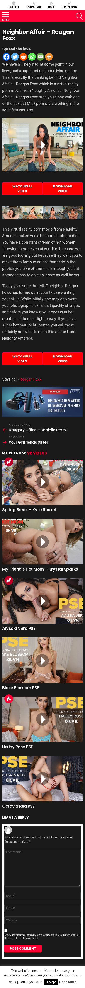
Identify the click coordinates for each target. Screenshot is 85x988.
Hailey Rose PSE (17, 747)
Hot (51, 7)
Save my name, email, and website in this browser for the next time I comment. (42, 936)
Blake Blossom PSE (20, 688)
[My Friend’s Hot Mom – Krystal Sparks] (42, 541)
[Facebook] (6, 57)
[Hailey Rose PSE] (42, 719)
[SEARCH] (79, 16)
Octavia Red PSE (18, 806)
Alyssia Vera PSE (18, 628)
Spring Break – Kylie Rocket (29, 510)
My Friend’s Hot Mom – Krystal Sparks (40, 569)
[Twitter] (15, 57)
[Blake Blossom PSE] (42, 660)
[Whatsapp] (32, 57)
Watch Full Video (22, 188)
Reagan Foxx (30, 379)
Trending (69, 7)
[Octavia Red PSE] (42, 778)
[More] (49, 57)
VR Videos (37, 453)
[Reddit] (23, 57)
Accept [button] (51, 982)
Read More (67, 982)
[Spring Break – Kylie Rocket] (42, 482)
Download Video (62, 188)
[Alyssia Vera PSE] (42, 601)
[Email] (40, 57)
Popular (34, 7)
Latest (13, 7)
